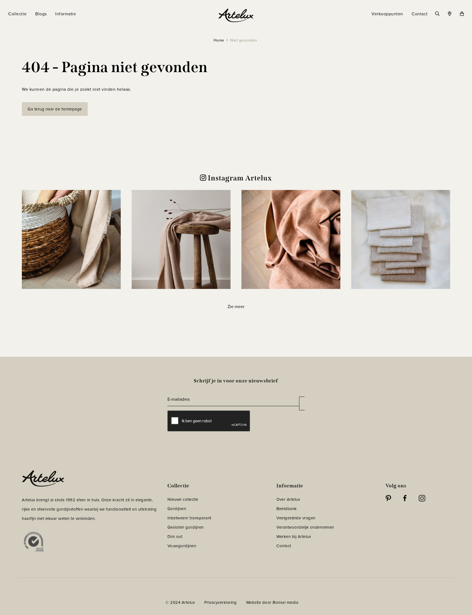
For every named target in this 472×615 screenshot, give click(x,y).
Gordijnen (176, 508)
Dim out (174, 536)
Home (219, 40)
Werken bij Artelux (293, 536)
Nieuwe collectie (182, 499)
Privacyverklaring (220, 602)
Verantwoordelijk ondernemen (305, 527)
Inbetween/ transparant (189, 518)
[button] (71, 239)
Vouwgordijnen (181, 546)
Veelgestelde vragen (295, 518)
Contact (283, 546)
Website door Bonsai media (272, 602)
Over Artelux (288, 499)
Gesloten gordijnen (185, 527)
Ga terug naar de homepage (55, 109)
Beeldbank (286, 508)
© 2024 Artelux (180, 602)
